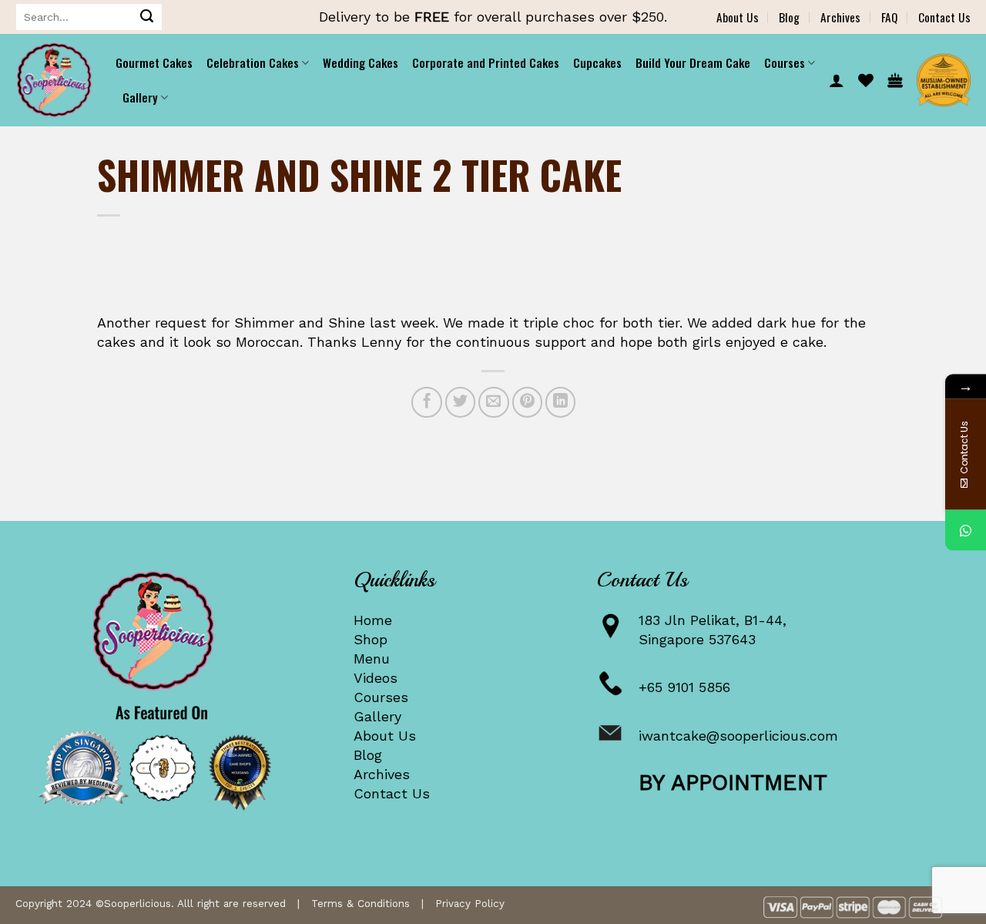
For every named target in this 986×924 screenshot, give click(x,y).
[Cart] (895, 80)
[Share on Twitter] (460, 402)
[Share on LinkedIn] (560, 402)
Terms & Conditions (360, 903)
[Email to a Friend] (493, 402)
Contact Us (944, 16)
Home (373, 620)
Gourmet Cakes (154, 62)
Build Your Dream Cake (693, 62)
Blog (789, 16)
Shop (370, 639)
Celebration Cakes (252, 62)
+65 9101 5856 (684, 687)
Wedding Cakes (360, 62)
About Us (737, 16)
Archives (840, 16)
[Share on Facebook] (426, 402)
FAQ (889, 16)
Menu (372, 658)
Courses (381, 697)
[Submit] (147, 17)
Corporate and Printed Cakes (485, 62)
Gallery (377, 716)
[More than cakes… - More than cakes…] (53, 80)
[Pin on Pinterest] (527, 402)
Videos (375, 678)
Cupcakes (597, 62)
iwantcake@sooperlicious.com (738, 735)
